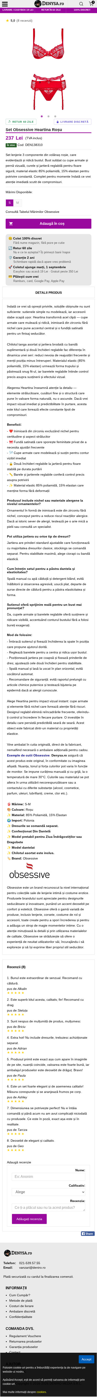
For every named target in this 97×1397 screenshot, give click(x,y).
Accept (86, 1359)
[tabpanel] (48, 69)
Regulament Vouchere (25, 1336)
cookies (41, 1392)
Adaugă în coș (52, 223)
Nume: (80, 1170)
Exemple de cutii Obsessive (28, 755)
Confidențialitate (20, 1317)
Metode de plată (20, 1300)
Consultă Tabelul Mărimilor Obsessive (32, 212)
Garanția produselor (23, 1347)
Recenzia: (77, 1201)
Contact (14, 1352)
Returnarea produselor (25, 1341)
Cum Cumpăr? (19, 1295)
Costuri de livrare (21, 1306)
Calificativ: (77, 1185)
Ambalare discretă (22, 1311)
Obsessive (30, 858)
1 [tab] (41, 116)
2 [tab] (48, 116)
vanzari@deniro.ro (32, 1267)
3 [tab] (55, 116)
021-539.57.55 (29, 1263)
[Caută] (81, 4)
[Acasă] (51, 4)
